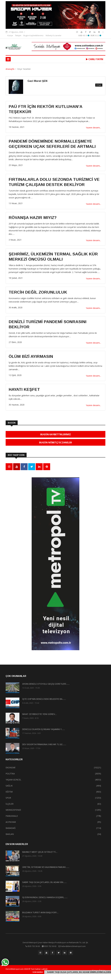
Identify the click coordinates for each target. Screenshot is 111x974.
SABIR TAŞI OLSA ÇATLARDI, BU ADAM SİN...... (44, 882)
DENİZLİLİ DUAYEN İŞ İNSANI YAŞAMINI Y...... (43, 729)
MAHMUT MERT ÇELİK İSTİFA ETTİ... (39, 852)
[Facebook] (86, 32)
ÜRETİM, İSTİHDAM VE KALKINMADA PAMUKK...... (45, 867)
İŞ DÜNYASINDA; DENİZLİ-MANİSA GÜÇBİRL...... (44, 897)
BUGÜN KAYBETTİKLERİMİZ (55, 434)
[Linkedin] (95, 32)
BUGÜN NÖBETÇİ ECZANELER (55, 442)
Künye (10, 35)
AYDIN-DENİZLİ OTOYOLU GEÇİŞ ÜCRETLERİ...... (46, 684)
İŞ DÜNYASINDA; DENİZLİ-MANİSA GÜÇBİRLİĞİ (72, 972)
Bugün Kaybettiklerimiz (33, 35)
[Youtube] (82, 32)
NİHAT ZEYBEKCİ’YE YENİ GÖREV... (39, 714)
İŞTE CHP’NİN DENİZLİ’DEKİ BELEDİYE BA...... (44, 699)
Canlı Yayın (95, 59)
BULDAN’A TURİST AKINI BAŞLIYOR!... (40, 912)
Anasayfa (10, 69)
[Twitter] (90, 32)
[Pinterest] (99, 32)
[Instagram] (77, 32)
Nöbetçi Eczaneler (53, 35)
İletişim (18, 35)
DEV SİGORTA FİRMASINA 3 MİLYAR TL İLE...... (44, 744)
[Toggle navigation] (8, 59)
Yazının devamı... (93, 127)
